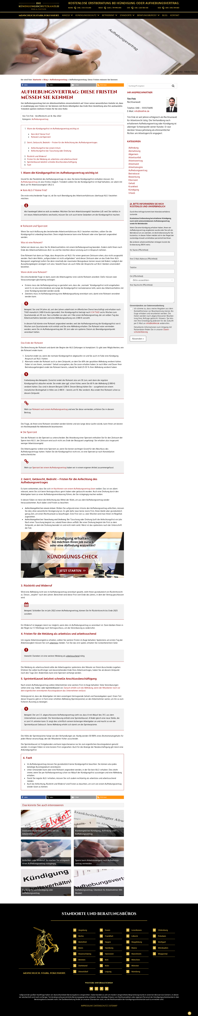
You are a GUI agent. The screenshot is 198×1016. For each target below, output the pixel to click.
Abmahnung (134, 151)
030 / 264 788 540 (141, 8)
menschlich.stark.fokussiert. (39, 15)
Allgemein (133, 154)
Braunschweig (84, 954)
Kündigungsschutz (85, 15)
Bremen (81, 960)
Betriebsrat (108, 15)
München (135, 960)
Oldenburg (163, 930)
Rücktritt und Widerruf (36, 156)
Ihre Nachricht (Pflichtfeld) (141, 285)
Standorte (126, 15)
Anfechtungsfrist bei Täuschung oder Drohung (51, 151)
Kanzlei (66, 15)
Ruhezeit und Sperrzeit (41, 137)
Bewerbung (134, 176)
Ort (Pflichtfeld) (136, 276)
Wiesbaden (163, 948)
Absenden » (138, 338)
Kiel (106, 960)
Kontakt (174, 15)
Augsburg (82, 930)
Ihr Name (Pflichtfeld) (139, 250)
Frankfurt (109, 936)
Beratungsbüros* (147, 15)
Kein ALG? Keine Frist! (40, 134)
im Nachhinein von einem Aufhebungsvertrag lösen (73, 488)
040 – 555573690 (144, 108)
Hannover (109, 954)
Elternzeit (133, 180)
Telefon (133, 267)
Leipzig (108, 971)
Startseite (37, 79)
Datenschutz (101, 1006)
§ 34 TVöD (95, 312)
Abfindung (133, 147)
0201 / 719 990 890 (114, 8)
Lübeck (134, 936)
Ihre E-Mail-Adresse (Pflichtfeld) (143, 259)
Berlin (81, 936)
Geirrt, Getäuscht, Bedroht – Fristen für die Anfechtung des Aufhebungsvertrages (62, 142)
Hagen (108, 942)
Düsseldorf (83, 971)
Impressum (86, 1006)
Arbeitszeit (133, 164)
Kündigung (133, 189)
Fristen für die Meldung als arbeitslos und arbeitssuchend (52, 159)
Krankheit (133, 186)
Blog (164, 15)
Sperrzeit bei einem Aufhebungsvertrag (49, 467)
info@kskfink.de (141, 111)
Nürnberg (135, 971)
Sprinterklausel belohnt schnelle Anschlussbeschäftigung (52, 162)
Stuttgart (162, 942)
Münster (135, 965)
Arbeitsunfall (134, 157)
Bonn (80, 948)
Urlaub (131, 193)
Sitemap (113, 1006)
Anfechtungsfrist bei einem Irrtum (45, 148)
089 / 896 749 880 (172, 8)
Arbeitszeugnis (135, 167)
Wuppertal (163, 954)
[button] (33, 85)
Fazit (29, 165)
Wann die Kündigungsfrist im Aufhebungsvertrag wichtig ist (53, 128)
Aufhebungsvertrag (58, 79)
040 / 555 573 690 (84, 8)
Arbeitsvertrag (135, 160)
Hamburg (109, 948)
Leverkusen (136, 930)
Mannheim (136, 954)
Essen (107, 930)
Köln (107, 965)
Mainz (134, 948)
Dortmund (82, 965)
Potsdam (162, 936)
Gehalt (131, 183)
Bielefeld (82, 942)
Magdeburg (136, 942)
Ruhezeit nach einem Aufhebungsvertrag (50, 409)
